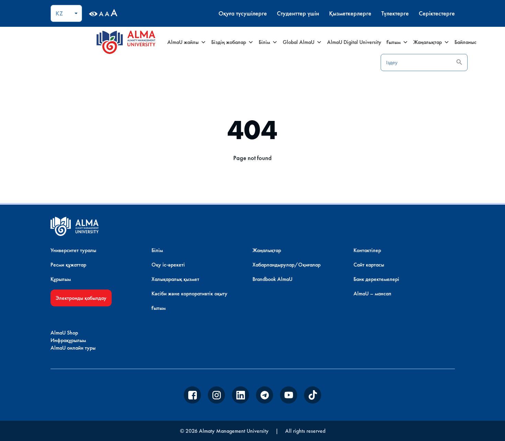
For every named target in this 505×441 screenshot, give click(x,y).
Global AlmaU (298, 42)
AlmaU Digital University (354, 42)
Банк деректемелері (376, 279)
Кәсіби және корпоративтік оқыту (189, 293)
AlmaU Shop (64, 332)
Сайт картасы (369, 264)
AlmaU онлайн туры (73, 347)
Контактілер (367, 250)
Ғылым (393, 42)
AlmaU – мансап (372, 293)
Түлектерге (395, 13)
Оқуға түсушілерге (242, 13)
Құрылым (60, 279)
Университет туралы (73, 250)
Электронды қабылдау (81, 298)
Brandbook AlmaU (272, 279)
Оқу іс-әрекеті (168, 264)
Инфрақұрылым (68, 340)
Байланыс (465, 42)
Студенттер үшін (298, 13)
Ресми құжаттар (68, 264)
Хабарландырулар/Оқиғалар (286, 264)
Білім (264, 42)
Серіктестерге (437, 13)
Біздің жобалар (228, 42)
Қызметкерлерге (350, 13)
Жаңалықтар (427, 42)
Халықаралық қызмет (175, 279)
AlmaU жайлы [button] (183, 42)
